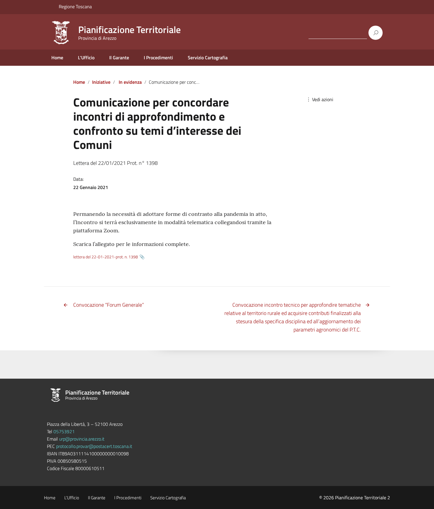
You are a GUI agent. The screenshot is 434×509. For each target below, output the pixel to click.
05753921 (64, 431)
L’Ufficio (86, 57)
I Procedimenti (158, 57)
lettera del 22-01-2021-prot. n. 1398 (105, 257)
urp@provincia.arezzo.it (82, 438)
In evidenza (130, 82)
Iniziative (101, 82)
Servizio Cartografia (208, 57)
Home (57, 57)
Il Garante (119, 57)
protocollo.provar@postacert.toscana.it (94, 446)
